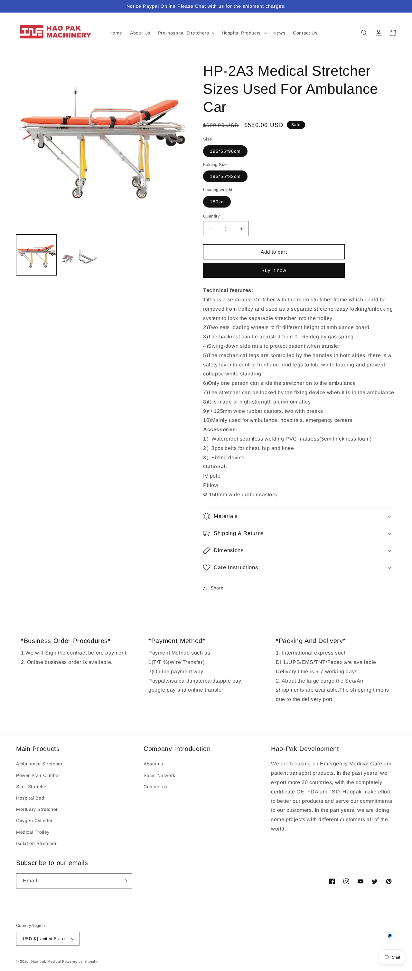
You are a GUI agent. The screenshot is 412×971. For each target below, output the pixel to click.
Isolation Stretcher (36, 843)
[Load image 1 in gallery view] (36, 255)
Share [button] (217, 587)
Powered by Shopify (80, 961)
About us (153, 763)
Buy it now (273, 270)
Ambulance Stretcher (39, 763)
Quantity (211, 216)
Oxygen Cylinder (34, 820)
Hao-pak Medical (46, 961)
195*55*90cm (225, 151)
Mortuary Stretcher (37, 809)
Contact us (155, 786)
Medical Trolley (33, 832)
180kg (217, 201)
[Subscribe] (124, 880)
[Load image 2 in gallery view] (80, 255)
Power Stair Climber (38, 775)
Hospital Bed (30, 798)
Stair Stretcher (32, 786)
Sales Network (159, 775)
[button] (186, 33)
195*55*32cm (225, 176)
